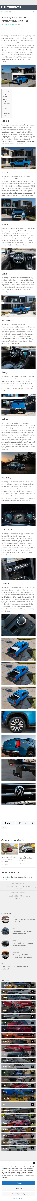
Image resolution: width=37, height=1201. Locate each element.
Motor (5, 97)
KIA (14, 928)
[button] (34, 1163)
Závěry (5, 115)
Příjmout (18, 1183)
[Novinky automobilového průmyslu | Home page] (14, 7)
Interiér (5, 99)
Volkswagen (6, 12)
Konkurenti (6, 113)
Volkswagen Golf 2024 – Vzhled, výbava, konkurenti (8, 859)
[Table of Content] (9, 91)
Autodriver (10, 24)
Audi (14, 917)
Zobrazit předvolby (18, 1194)
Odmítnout (18, 1188)
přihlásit (4, 879)
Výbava (5, 108)
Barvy (4, 106)
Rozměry (5, 111)
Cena (4, 101)
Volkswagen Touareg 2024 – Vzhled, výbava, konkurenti (26, 858)
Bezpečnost (6, 104)
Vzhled (5, 94)
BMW (14, 940)
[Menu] (34, 7)
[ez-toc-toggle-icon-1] (8, 91)
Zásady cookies (17, 1198)
